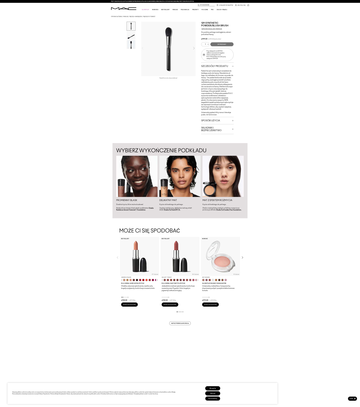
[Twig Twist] (184, 280)
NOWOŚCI (155, 9)
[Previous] (122, 280)
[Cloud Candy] (209, 280)
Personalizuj (212, 398)
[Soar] (180, 280)
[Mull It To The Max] (168, 280)
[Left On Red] (143, 280)
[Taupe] (171, 280)
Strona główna (116, 16)
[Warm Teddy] (174, 280)
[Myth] (130, 280)
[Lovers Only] (153, 280)
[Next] (157, 280)
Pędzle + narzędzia (136, 16)
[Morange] (146, 280)
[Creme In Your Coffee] (134, 280)
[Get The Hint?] (193, 280)
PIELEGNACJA (185, 9)
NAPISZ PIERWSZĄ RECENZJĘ (180, 323)
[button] (352, 398)
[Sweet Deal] (187, 280)
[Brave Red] (140, 280)
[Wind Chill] (213, 280)
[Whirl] (177, 280)
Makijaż (125, 16)
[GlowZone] (219, 280)
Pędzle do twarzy (149, 16)
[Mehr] (190, 280)
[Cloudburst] (216, 280)
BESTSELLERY (165, 9)
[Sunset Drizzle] (206, 280)
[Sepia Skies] (222, 280)
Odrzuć (212, 393)
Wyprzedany (222, 44)
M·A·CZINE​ (205, 9)
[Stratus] (225, 280)
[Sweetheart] (149, 280)
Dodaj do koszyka (129, 304)
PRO (212, 9)
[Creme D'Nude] (124, 280)
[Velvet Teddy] (165, 280)
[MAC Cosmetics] (123, 8)
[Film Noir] (137, 280)
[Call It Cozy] (127, 280)
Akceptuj (213, 388)
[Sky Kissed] (203, 280)
